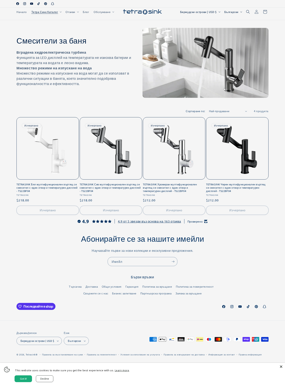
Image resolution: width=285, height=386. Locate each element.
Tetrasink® (32, 354)
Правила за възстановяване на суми (62, 354)
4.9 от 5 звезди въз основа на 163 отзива (149, 221)
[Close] (281, 367)
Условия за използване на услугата (140, 354)
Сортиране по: (195, 111)
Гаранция (132, 286)
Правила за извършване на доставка (184, 354)
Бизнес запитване (124, 293)
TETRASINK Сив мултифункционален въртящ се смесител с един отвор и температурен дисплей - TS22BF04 (110, 188)
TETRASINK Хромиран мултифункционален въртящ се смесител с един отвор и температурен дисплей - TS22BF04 (170, 188)
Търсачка (75, 286)
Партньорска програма (156, 293)
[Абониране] (173, 261)
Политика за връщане (157, 286)
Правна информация (250, 354)
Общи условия (112, 286)
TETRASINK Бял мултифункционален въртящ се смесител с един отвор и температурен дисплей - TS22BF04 (46, 188)
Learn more (122, 370)
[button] (46, 12)
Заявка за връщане (188, 293)
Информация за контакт (221, 354)
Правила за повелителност (102, 354)
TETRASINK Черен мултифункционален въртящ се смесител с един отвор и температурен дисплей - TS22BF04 (236, 188)
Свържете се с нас (95, 293)
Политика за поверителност (195, 286)
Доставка (92, 286)
